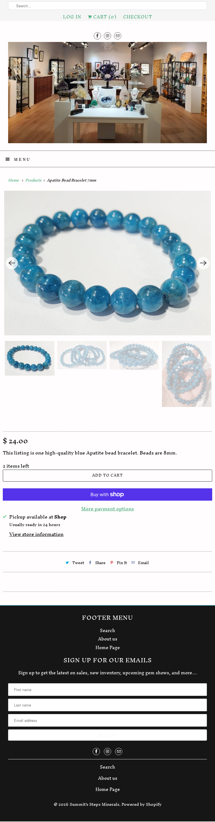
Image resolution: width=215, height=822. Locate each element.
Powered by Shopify (141, 804)
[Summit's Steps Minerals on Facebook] (97, 35)
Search (107, 630)
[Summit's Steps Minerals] (107, 94)
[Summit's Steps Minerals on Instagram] (107, 35)
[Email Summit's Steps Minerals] (117, 35)
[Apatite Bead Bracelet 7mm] (107, 263)
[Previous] (12, 263)
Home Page (107, 647)
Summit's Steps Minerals (94, 804)
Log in (72, 17)
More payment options (107, 508)
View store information (36, 534)
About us (107, 639)
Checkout (137, 17)
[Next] (203, 263)
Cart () (104, 17)
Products (33, 180)
